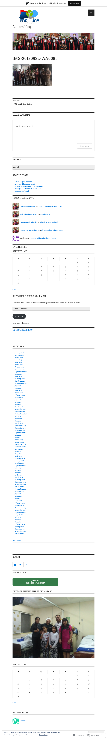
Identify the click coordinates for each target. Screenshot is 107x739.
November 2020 (20, 409)
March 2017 (19, 477)
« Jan (14, 289)
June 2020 (18, 418)
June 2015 (18, 519)
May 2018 (18, 454)
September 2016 (20, 489)
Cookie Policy (43, 735)
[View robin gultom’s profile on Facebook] (15, 564)
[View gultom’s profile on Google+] (25, 564)
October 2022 (20, 381)
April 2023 (18, 376)
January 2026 (19, 353)
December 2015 (20, 508)
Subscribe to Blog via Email (29, 296)
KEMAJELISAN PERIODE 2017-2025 (28, 189)
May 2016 (18, 498)
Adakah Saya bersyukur (23, 182)
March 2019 (19, 440)
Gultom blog (22, 27)
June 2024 (18, 360)
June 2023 (18, 374)
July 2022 (18, 386)
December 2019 (20, 425)
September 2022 (20, 383)
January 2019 (19, 442)
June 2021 (18, 402)
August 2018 (19, 449)
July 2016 (18, 494)
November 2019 (20, 428)
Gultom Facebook (23, 329)
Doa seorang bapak (22, 191)
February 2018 (20, 458)
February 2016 (20, 503)
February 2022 (20, 395)
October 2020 (20, 411)
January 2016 (19, 505)
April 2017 (18, 475)
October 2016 (20, 487)
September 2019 (20, 433)
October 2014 (20, 533)
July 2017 (18, 468)
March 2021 (19, 407)
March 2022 (19, 393)
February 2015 (20, 524)
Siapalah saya (45, 214)
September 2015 (20, 512)
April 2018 (18, 456)
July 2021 (18, 400)
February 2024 (20, 367)
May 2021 (18, 404)
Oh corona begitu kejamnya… (52, 230)
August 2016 (19, 491)
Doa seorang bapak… (28, 206)
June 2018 (18, 451)
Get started (74, 3)
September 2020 (21, 414)
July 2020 (18, 416)
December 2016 (20, 482)
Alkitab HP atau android (49, 222)
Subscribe (19, 316)
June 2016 (18, 496)
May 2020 (18, 421)
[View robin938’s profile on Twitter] (20, 564)
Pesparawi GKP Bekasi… (29, 230)
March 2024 (19, 364)
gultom (17, 540)
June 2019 (18, 435)
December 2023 (20, 369)
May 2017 (18, 472)
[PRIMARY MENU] (91, 13)
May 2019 (18, 437)
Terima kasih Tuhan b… (28, 222)
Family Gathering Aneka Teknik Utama (29, 186)
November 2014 (20, 531)
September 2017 (20, 465)
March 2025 (19, 357)
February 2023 (20, 379)
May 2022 (18, 388)
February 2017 (20, 479)
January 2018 (19, 461)
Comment (85, 146)
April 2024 (18, 362)
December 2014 (20, 529)
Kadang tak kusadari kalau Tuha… (51, 206)
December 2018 (20, 444)
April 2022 (18, 390)
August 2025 (19, 355)
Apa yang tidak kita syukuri (25, 184)
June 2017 (18, 470)
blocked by (38, 583)
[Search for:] (53, 167)
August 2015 (19, 515)
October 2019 (20, 430)
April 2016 (18, 501)
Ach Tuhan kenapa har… (29, 214)
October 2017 (19, 463)
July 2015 (18, 517)
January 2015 (19, 526)
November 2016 (20, 484)
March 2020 (19, 423)
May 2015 (18, 522)
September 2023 (21, 371)
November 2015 (20, 510)
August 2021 (19, 397)
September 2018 (20, 447)
